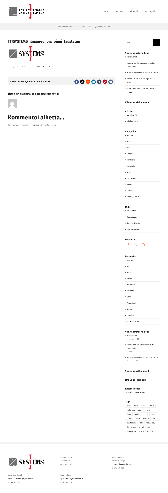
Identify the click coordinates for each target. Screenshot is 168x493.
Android (130, 135)
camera (143, 406)
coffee (152, 406)
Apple (129, 141)
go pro (145, 414)
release (146, 419)
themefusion (131, 427)
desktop (148, 410)
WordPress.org (133, 229)
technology (150, 423)
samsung (155, 419)
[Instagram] (143, 245)
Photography (132, 178)
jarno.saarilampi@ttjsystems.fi (20, 479)
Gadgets (130, 154)
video (149, 427)
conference (131, 410)
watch (141, 431)
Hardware (131, 160)
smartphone (131, 423)
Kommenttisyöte (133, 223)
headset (129, 419)
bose (136, 406)
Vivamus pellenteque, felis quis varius (142, 73)
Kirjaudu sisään (133, 211)
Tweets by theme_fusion (135, 392)
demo (140, 410)
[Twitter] (136, 245)
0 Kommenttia (47, 67)
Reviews (130, 184)
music (138, 419)
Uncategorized (133, 197)
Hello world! (132, 57)
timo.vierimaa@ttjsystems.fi (123, 464)
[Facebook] (128, 245)
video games (131, 431)
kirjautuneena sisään (30, 125)
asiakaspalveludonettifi (16, 67)
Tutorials (130, 191)
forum (129, 414)
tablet (141, 423)
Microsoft (131, 166)
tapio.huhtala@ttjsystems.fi (71, 479)
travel (141, 427)
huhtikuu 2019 (132, 115)
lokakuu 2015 (132, 121)
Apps (129, 147)
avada (129, 406)
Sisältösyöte (132, 217)
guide (153, 414)
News (129, 172)
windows (150, 431)
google (136, 414)
